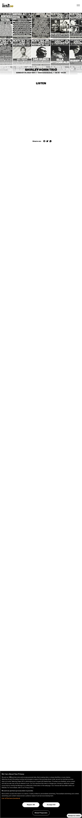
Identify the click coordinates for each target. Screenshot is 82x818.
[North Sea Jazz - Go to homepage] (7, 5)
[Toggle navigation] (78, 5)
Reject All (31, 805)
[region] (41, 794)
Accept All (51, 805)
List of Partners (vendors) (11, 798)
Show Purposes (41, 813)
